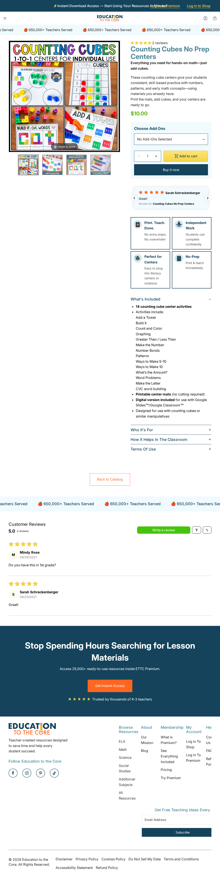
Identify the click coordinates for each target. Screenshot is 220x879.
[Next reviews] (208, 198)
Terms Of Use (143, 449)
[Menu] (5, 18)
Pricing (166, 770)
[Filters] (196, 530)
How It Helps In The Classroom (159, 439)
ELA (122, 741)
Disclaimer (64, 859)
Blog (144, 750)
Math (123, 749)
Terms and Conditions (181, 859)
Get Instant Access (110, 686)
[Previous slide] (13, 94)
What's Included (145, 299)
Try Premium (171, 778)
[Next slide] (116, 94)
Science (125, 757)
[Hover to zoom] (64, 96)
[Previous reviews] (134, 198)
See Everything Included (169, 756)
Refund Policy (107, 867)
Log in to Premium (165, 6)
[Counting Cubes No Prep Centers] (28, 165)
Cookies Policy (113, 859)
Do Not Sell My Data (144, 859)
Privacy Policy (87, 859)
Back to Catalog (110, 479)
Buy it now (171, 170)
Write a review (163, 530)
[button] (141, 43)
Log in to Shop (199, 6)
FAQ (209, 750)
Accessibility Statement (74, 867)
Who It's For (142, 430)
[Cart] (215, 18)
